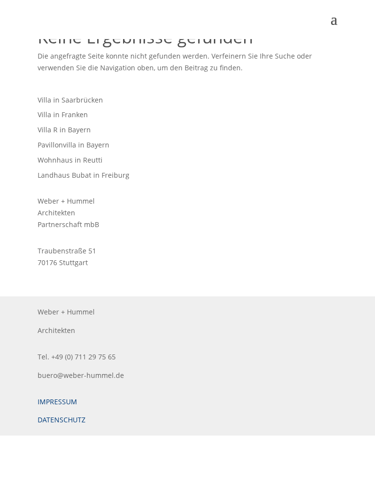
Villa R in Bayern (64, 129)
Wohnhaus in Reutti (70, 160)
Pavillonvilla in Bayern (73, 144)
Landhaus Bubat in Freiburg (83, 175)
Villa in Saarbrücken (70, 99)
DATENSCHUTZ (61, 419)
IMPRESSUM (57, 401)
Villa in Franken (63, 114)
